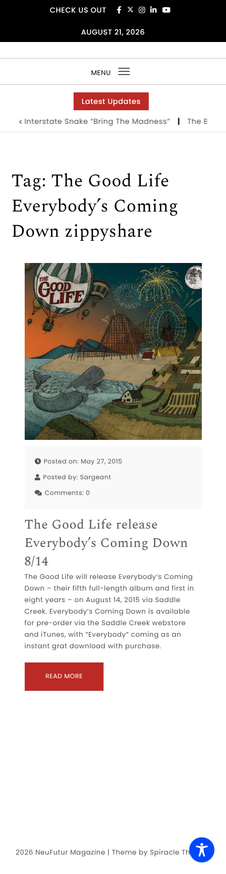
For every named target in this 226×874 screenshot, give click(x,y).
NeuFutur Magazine (70, 852)
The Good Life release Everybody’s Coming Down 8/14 (106, 543)
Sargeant (95, 477)
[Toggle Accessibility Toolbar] (201, 850)
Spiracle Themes (180, 852)
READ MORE (64, 676)
